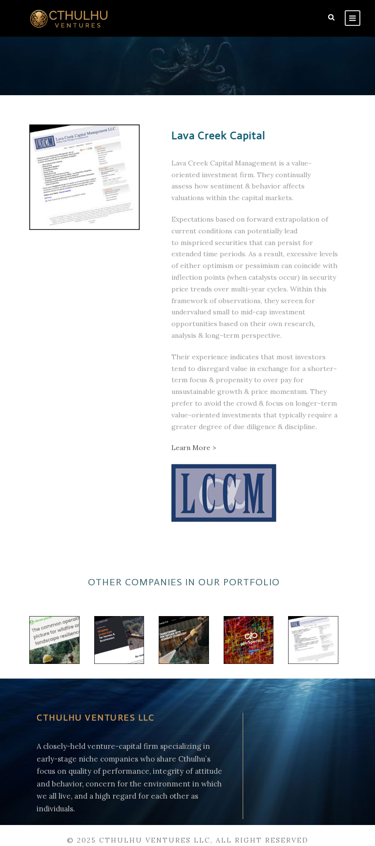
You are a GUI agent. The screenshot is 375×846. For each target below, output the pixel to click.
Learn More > (193, 447)
